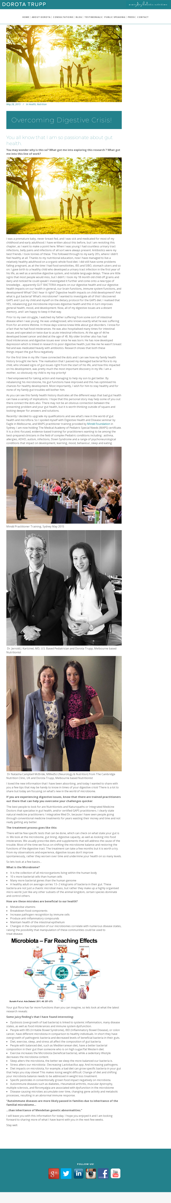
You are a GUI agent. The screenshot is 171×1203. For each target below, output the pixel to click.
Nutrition (42, 104)
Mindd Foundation (98, 424)
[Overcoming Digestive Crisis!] (64, 63)
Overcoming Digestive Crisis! (61, 120)
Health (32, 104)
